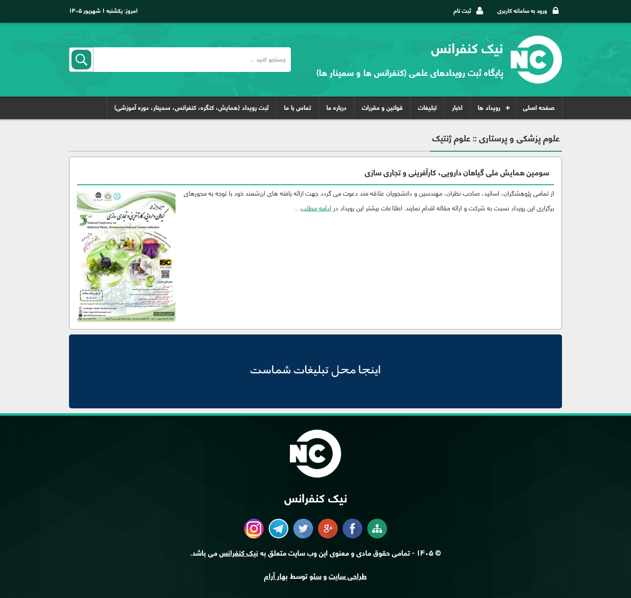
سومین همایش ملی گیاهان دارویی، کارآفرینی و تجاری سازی (457, 173)
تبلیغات (427, 108)
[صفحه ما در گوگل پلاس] (328, 536)
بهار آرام (276, 576)
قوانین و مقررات (382, 108)
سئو (315, 576)
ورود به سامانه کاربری (522, 10)
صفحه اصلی (539, 108)
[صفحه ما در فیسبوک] (352, 536)
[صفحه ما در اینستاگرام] (254, 536)
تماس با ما (297, 108)
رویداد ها (489, 108)
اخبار (457, 108)
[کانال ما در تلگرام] (278, 536)
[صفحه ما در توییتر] (303, 536)
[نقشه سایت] (377, 536)
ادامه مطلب (316, 207)
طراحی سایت (348, 576)
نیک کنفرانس (238, 553)
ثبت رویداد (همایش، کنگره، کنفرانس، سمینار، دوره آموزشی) (191, 108)
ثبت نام (462, 10)
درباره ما (336, 108)
